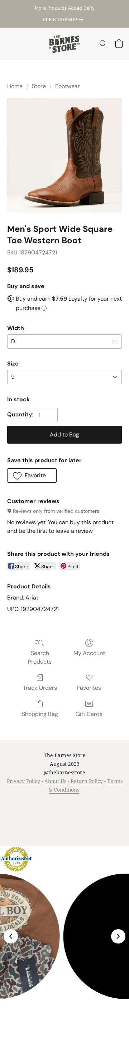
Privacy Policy (23, 781)
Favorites (89, 688)
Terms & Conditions (27, 803)
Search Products (40, 657)
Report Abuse (78, 814)
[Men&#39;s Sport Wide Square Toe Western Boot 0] (64, 155)
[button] (65, 44)
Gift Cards (89, 714)
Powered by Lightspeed (65, 827)
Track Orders (40, 688)
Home (15, 86)
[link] (64, 19)
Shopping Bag (40, 714)
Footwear (67, 86)
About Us (55, 781)
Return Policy (87, 781)
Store (39, 86)
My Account (89, 653)
